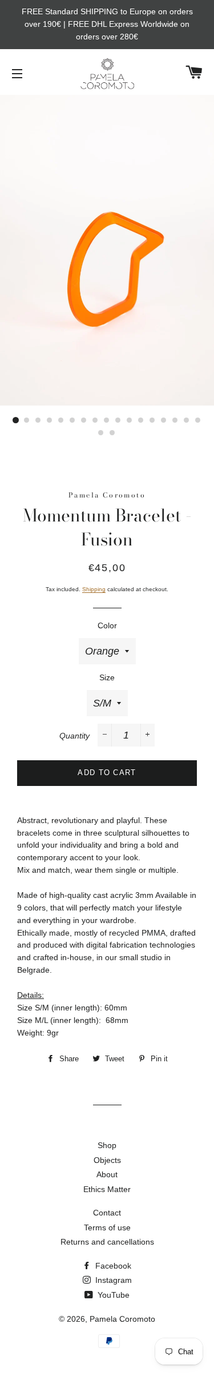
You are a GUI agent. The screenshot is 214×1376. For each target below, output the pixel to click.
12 (141, 420)
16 (187, 420)
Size (107, 677)
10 (118, 420)
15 (175, 420)
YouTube (112, 1294)
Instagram (112, 1280)
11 (130, 420)
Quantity (74, 735)
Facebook (112, 1265)
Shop (107, 1145)
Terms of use (107, 1227)
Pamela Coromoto (122, 1318)
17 (198, 420)
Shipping (94, 589)
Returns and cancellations (107, 1241)
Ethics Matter (107, 1189)
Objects (107, 1160)
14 (164, 420)
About (107, 1174)
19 (113, 433)
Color (107, 625)
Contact (107, 1212)
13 (153, 420)
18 (101, 433)
